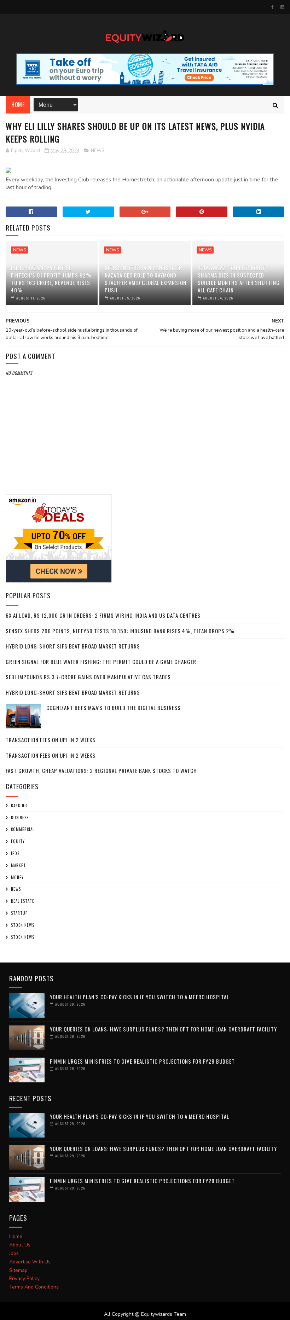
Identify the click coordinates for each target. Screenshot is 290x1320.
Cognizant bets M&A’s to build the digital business (113, 707)
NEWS (97, 150)
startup (19, 913)
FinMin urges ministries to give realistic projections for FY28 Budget (142, 1061)
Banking (19, 805)
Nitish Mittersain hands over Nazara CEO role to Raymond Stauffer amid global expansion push (145, 279)
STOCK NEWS (22, 937)
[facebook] (272, 7)
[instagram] (282, 7)
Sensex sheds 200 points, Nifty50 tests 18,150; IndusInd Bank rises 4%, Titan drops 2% (120, 631)
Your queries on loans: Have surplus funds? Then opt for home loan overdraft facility (163, 1029)
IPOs (15, 853)
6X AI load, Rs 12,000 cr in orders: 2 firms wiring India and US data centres (103, 615)
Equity (18, 841)
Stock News (22, 925)
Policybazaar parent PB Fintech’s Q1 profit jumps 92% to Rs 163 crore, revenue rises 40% (51, 279)
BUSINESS (20, 817)
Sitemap (18, 1270)
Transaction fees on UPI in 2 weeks (50, 740)
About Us (19, 1245)
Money (17, 877)
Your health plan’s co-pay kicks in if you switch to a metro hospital (139, 997)
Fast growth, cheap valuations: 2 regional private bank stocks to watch (101, 770)
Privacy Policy (24, 1278)
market (18, 865)
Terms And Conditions (34, 1287)
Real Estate (22, 901)
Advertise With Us (30, 1261)
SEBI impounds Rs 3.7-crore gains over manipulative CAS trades (88, 677)
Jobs (14, 1253)
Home (17, 104)
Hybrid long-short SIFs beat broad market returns (73, 646)
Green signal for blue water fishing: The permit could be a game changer (101, 661)
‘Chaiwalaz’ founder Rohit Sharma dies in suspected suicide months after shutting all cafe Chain (239, 279)
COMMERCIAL (22, 829)
